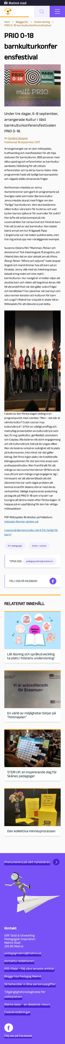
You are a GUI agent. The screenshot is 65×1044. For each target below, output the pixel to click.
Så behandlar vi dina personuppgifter (30, 984)
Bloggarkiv (22, 21)
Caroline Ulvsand (18, 138)
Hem (7, 21)
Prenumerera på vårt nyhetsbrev (27, 862)
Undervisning (42, 21)
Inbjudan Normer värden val (21, 521)
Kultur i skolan (39, 545)
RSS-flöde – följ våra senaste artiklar (29, 968)
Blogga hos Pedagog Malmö (22, 976)
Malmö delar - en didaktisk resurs (27, 1004)
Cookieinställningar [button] (17, 1012)
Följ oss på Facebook (18, 1036)
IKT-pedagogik (15, 545)
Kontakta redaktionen (19, 961)
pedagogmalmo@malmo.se (22, 953)
